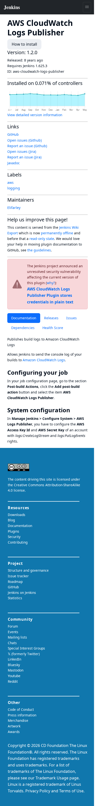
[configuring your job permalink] (71, 372)
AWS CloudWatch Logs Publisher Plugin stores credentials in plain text (50, 295)
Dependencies (23, 327)
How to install (24, 44)
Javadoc (13, 163)
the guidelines (39, 250)
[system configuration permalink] (73, 410)
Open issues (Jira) (21, 151)
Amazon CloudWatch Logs (44, 360)
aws (10, 182)
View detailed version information (34, 115)
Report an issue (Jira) (24, 157)
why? (51, 282)
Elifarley (13, 207)
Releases (51, 318)
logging (13, 188)
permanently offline (57, 233)
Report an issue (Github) (27, 146)
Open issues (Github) (24, 140)
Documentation (23, 318)
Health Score (52, 327)
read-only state (41, 238)
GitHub (13, 134)
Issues (71, 318)
